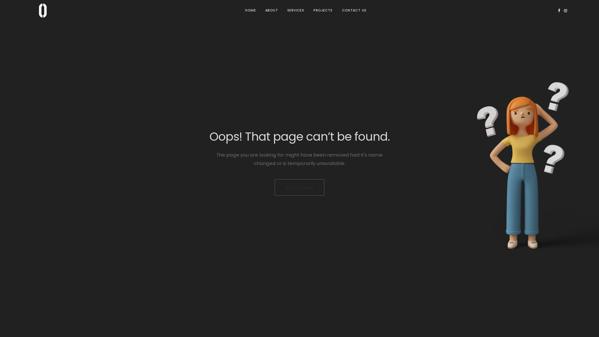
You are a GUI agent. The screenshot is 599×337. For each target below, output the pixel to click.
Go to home (299, 187)
